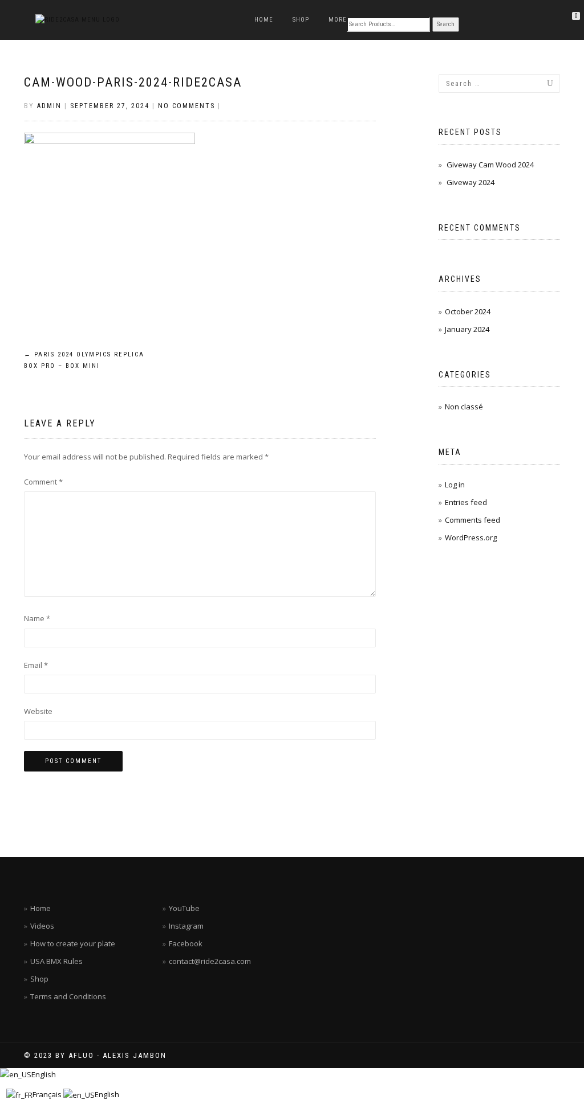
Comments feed (472, 520)
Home (263, 19)
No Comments (186, 106)
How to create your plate (72, 943)
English (43, 1074)
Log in (455, 484)
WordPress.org (471, 537)
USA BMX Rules (56, 961)
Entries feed (466, 502)
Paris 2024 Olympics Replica (84, 360)
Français (48, 1094)
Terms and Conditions (68, 996)
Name (37, 618)
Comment (43, 482)
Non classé (464, 406)
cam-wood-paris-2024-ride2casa (133, 82)
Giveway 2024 (470, 182)
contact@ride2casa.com (210, 961)
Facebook (185, 943)
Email (36, 665)
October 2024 (467, 311)
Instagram (186, 926)
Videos (42, 926)
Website (38, 711)
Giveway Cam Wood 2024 (490, 164)
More (337, 19)
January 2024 (467, 329)
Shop (301, 19)
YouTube (184, 908)
